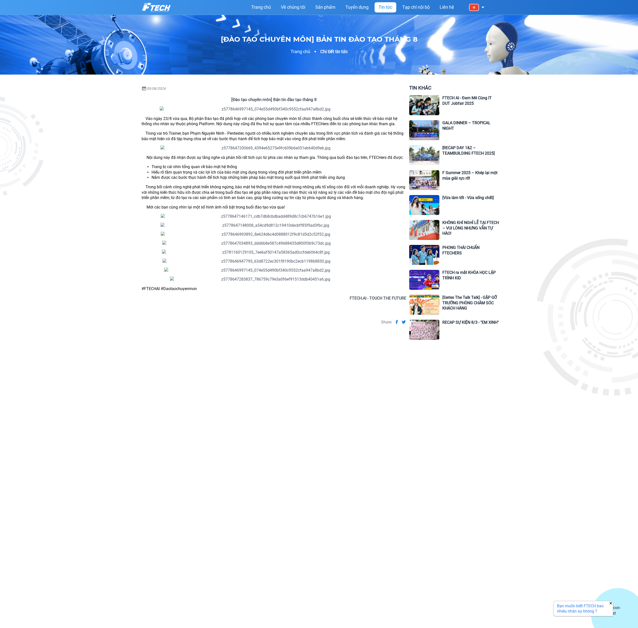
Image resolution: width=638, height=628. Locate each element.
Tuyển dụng (357, 7)
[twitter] (403, 321)
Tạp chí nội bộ (416, 7)
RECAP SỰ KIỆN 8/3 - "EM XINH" (470, 322)
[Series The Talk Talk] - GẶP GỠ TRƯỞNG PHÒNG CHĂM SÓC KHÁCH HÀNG (469, 303)
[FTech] (156, 7)
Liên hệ (447, 7)
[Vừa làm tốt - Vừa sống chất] (468, 197)
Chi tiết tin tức (334, 51)
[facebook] (396, 321)
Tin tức (385, 7)
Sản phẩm (325, 7)
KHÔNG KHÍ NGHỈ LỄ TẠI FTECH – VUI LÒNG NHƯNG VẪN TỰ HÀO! (470, 228)
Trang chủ (261, 7)
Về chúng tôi (293, 7)
